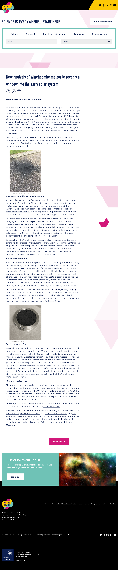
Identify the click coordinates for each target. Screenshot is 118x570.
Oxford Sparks (8, 6)
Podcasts (31, 34)
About (105, 504)
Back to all (59, 441)
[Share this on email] (19, 91)
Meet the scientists (54, 34)
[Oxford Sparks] (8, 511)
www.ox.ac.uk (20, 560)
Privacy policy (22, 535)
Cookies (12, 535)
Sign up (15, 477)
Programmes (99, 34)
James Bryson (13, 268)
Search (109, 41)
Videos (15, 34)
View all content (103, 21)
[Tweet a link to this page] (13, 91)
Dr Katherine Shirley (27, 203)
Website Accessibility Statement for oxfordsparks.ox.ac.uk (48, 535)
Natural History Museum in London (23, 413)
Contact (113, 504)
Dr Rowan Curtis (43, 348)
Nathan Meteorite (52, 419)
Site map (5, 535)
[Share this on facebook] (8, 91)
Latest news (78, 34)
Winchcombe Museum (56, 413)
